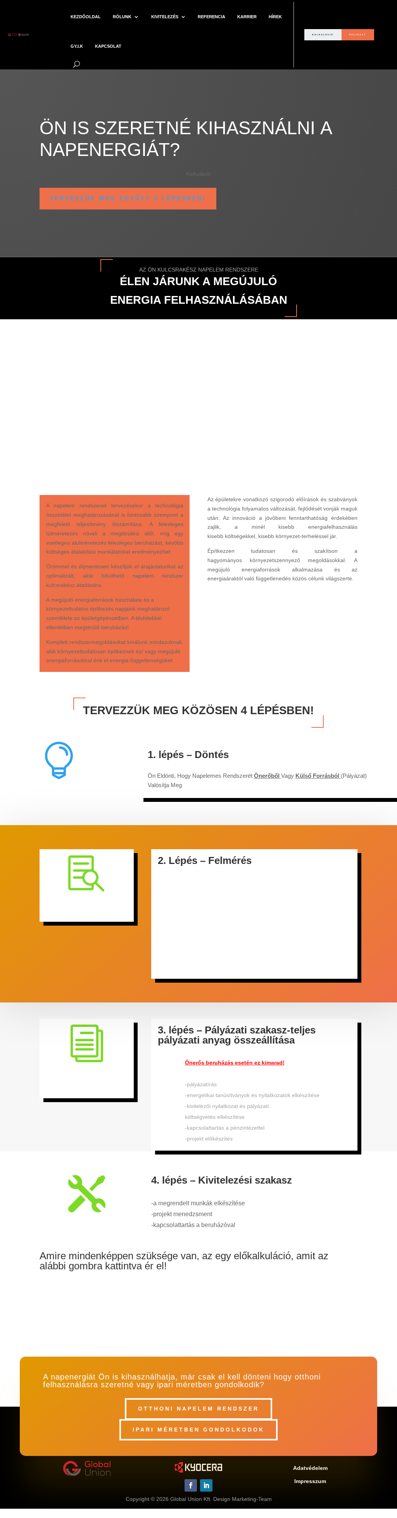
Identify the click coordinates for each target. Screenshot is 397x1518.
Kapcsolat (108, 46)
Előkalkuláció (198, 1294)
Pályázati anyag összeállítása (86, 1080)
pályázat (357, 34)
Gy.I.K (77, 46)
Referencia (211, 16)
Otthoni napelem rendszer (198, 1408)
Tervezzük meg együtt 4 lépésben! (128, 198)
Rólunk (122, 16)
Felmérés (86, 908)
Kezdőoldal (86, 16)
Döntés (59, 794)
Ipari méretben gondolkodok (198, 1429)
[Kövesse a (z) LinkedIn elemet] (206, 1485)
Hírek (275, 16)
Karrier (247, 16)
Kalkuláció (322, 34)
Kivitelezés (164, 16)
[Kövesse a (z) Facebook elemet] (191, 1485)
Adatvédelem (310, 1468)
